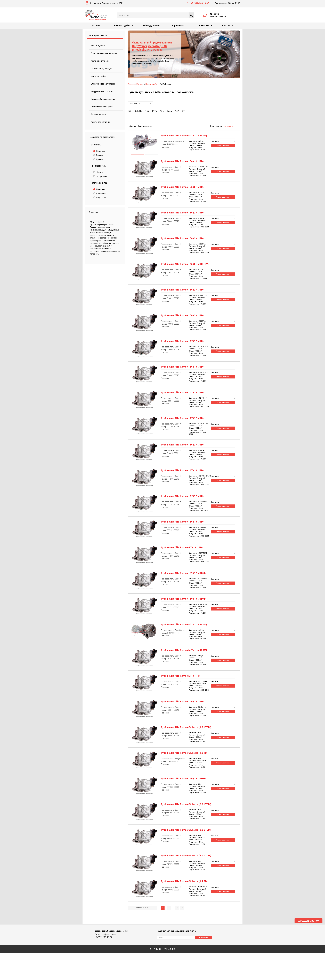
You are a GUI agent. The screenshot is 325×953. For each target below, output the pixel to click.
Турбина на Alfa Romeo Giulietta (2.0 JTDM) (186, 804)
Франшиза (178, 25)
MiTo (154, 111)
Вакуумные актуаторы (102, 91)
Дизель (99, 159)
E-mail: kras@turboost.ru (105, 934)
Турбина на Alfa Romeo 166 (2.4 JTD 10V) (185, 264)
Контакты (227, 25)
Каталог (96, 25)
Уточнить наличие (222, 146)
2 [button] (151, 154)
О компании (203, 25)
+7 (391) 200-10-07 (200, 3)
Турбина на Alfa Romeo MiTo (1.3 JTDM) (184, 135)
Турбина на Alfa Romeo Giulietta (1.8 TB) (184, 752)
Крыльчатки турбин (100, 122)
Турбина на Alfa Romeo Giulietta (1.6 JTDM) (186, 727)
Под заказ (101, 197)
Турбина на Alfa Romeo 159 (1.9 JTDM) (183, 573)
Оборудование (151, 25)
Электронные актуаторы (103, 84)
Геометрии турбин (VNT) (102, 68)
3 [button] (153, 643)
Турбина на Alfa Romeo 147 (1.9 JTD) (182, 341)
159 (129, 111)
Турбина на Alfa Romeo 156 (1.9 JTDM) (183, 778)
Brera (169, 111)
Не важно (100, 151)
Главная (131, 84)
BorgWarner (101, 176)
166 (162, 111)
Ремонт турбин (121, 25)
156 (147, 111)
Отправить (203, 937)
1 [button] (137, 154)
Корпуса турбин (98, 76)
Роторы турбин (98, 114)
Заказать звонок (308, 920)
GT (183, 111)
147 (177, 111)
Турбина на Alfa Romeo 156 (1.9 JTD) (182, 161)
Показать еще (142, 908)
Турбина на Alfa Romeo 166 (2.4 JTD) (182, 289)
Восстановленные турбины (104, 53)
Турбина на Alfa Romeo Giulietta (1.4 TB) (184, 881)
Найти (191, 15)
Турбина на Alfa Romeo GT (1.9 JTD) (182, 547)
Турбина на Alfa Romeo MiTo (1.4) (180, 675)
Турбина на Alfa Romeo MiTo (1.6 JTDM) (184, 650)
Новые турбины (98, 45)
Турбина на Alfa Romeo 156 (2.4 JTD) (182, 187)
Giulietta (138, 111)
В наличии (100, 193)
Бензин (99, 155)
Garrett (99, 172)
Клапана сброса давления (103, 99)
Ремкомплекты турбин (102, 107)
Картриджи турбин (100, 61)
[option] (184, 54)
